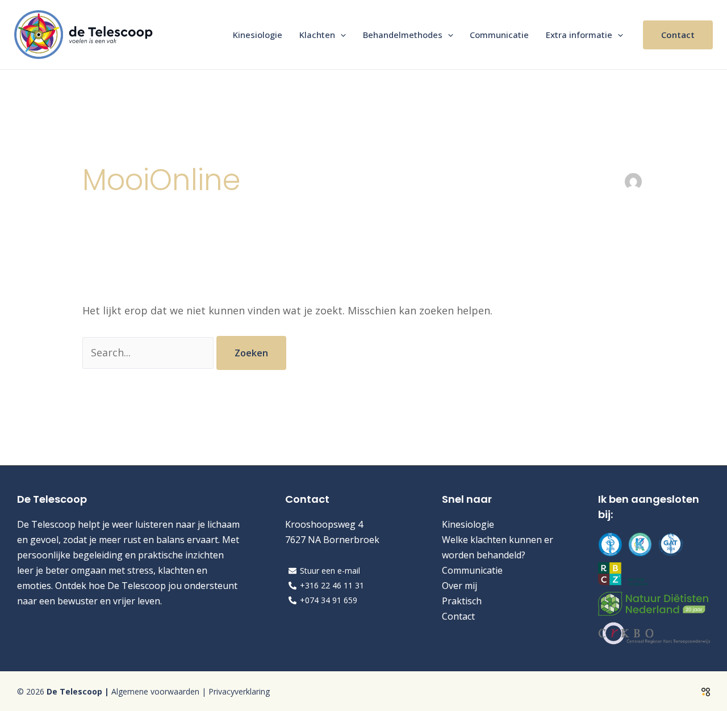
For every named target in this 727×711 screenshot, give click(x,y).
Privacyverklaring (239, 691)
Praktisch (462, 601)
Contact (458, 616)
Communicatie (499, 34)
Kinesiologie (257, 34)
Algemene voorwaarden (155, 691)
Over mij (459, 585)
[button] (340, 34)
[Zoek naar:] (149, 352)
